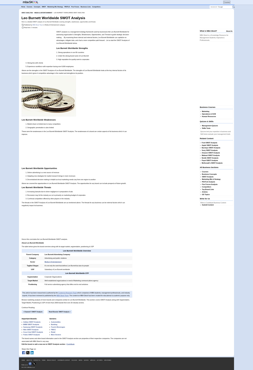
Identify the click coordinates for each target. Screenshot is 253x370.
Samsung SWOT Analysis (32, 327)
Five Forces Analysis (210, 184)
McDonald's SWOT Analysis (212, 163)
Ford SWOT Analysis (209, 143)
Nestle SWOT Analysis (210, 158)
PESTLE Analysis (208, 182)
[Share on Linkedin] (32, 354)
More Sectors (56, 335)
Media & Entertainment (53, 262)
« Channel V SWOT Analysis (32, 312)
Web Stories (107, 360)
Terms (43, 360)
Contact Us (37, 360)
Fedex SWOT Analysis (31, 335)
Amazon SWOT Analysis (211, 153)
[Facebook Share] (23, 354)
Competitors (206, 187)
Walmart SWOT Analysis (211, 155)
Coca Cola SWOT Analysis (33, 332)
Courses (227, 2)
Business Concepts (209, 174)
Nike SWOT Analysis (31, 329)
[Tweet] (27, 354)
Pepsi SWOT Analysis (210, 160)
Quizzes (86, 360)
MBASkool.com (31, 367)
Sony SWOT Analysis (210, 150)
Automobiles (56, 322)
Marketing (205, 111)
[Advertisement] (38, 44)
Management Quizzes (210, 126)
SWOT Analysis (207, 177)
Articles (205, 192)
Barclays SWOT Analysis (211, 148)
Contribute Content (64, 360)
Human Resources (209, 116)
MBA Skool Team (38, 25)
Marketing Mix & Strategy (211, 179)
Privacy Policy (51, 360)
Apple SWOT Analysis (210, 145)
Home (23, 360)
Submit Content (208, 205)
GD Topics (206, 194)
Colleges (74, 360)
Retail (53, 332)
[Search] (234, 7)
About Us (229, 31)
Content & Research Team (67, 293)
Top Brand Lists (208, 189)
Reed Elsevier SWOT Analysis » (60, 312)
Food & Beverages (58, 327)
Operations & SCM (209, 114)
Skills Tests (206, 128)
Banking (54, 324)
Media (80, 360)
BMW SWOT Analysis (31, 324)
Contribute (71, 344)
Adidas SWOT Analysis (32, 322)
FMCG (53, 329)
